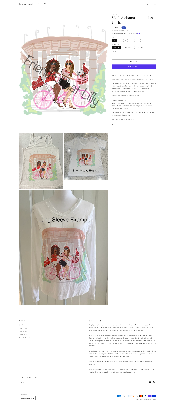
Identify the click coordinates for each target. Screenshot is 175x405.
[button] (147, 4)
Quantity (114, 51)
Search (21, 325)
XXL (143, 40)
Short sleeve (128, 47)
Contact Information (25, 338)
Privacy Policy (23, 334)
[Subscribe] (50, 382)
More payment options (133, 70)
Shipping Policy (23, 331)
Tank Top (116, 47)
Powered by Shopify (151, 399)
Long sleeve (139, 47)
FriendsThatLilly (143, 399)
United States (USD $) (26, 398)
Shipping (114, 30)
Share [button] (115, 124)
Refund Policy (23, 328)
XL (136, 40)
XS (114, 40)
